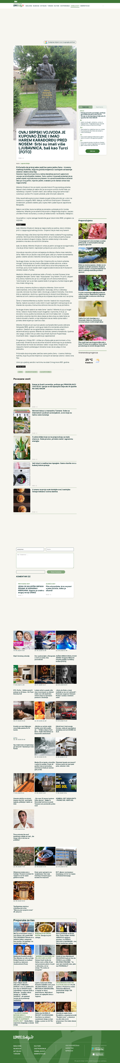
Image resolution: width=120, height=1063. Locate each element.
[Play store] (99, 1049)
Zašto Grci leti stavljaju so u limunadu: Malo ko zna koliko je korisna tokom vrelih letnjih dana (90, 320)
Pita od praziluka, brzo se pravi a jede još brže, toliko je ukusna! (59, 588)
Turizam (50, 6)
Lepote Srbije (25, 163)
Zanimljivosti (75, 6)
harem (20, 372)
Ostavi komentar (56, 572)
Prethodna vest (24, 583)
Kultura (56, 6)
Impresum (69, 1051)
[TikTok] (101, 1037)
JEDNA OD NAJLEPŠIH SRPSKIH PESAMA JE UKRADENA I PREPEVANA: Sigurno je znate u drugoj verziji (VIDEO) (31, 589)
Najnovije (36, 6)
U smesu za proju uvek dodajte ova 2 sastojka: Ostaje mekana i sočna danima (51, 490)
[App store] (99, 1054)
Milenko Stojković (31, 372)
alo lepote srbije (45, 372)
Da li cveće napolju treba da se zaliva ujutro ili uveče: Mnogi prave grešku (92, 137)
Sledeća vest (50, 583)
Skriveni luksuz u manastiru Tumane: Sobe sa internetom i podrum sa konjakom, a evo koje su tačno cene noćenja (52, 413)
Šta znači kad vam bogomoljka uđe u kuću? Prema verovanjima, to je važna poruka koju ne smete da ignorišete (92, 344)
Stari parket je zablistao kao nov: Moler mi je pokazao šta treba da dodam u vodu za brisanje (93, 130)
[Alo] (15, 1)
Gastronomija (65, 6)
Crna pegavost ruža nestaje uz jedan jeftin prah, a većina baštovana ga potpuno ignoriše (92, 243)
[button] (68, 163)
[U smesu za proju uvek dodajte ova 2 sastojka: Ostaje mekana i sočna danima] (21, 501)
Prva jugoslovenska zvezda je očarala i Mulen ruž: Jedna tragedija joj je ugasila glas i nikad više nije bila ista (93, 143)
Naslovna (29, 6)
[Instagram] (105, 1037)
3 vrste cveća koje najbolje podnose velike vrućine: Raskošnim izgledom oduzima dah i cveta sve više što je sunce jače (91, 295)
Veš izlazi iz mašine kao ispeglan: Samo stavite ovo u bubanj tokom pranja (54, 464)
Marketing (70, 1048)
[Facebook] (97, 1037)
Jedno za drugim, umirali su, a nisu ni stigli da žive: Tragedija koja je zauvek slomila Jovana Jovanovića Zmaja (92, 123)
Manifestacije (84, 6)
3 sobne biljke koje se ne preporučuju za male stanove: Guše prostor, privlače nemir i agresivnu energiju (52, 439)
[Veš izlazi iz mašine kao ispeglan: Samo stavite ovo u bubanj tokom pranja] (21, 474)
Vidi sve (92, 151)
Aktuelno (43, 6)
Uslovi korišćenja (72, 1045)
